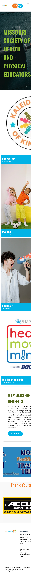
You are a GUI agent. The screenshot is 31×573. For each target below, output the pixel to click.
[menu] (28, 4)
